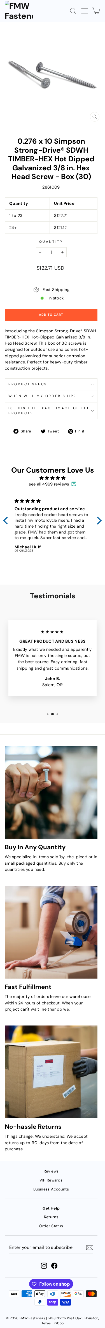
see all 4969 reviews (49, 484)
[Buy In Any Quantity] (51, 792)
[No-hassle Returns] (51, 1071)
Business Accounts (51, 1189)
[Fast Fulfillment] (51, 932)
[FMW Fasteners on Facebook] (54, 1266)
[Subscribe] (89, 1247)
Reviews (51, 1171)
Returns (51, 1217)
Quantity (51, 241)
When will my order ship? (42, 396)
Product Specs (27, 384)
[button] (7, 521)
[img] (52, 478)
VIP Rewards (50, 1180)
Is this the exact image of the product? (49, 410)
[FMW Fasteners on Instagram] (44, 1266)
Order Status (51, 1226)
